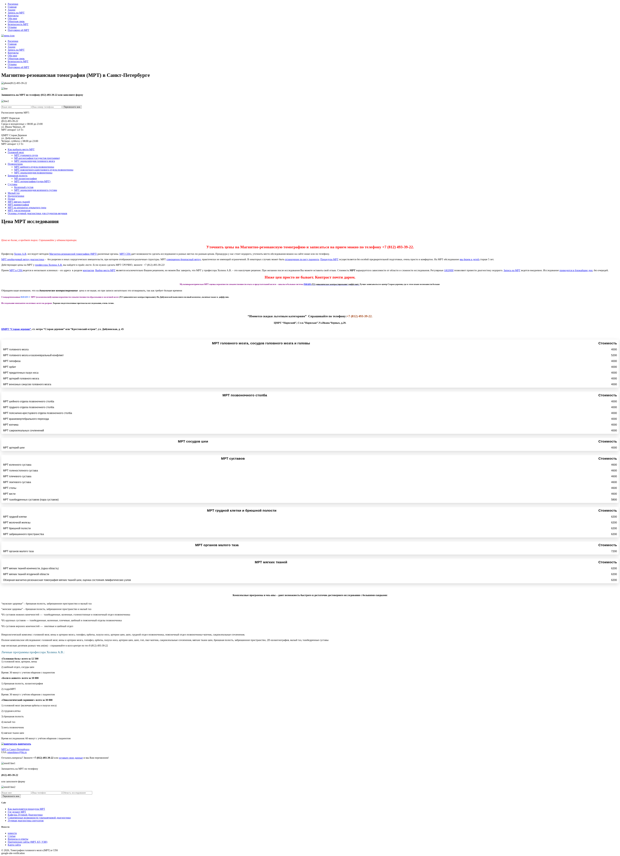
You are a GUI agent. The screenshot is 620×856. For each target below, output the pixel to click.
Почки (11, 198)
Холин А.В (20, 254)
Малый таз (14, 193)
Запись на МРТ (16, 12)
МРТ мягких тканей (19, 201)
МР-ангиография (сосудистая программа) (37, 158)
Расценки (13, 4)
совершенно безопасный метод (183, 259)
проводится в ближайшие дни (576, 270)
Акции (11, 9)
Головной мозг (16, 152)
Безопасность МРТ (18, 24)
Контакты (13, 15)
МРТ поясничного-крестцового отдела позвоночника (43, 169)
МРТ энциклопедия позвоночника (33, 172)
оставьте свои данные (71, 757)
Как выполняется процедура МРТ (26, 809)
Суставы (12, 184)
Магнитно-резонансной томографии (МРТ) (73, 254)
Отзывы (12, 27)
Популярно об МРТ (18, 30)
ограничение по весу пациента (302, 259)
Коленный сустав (23, 187)
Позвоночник (15, 164)
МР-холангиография (25, 178)
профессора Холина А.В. (48, 264)
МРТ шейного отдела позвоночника (34, 166)
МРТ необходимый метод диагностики (22, 259)
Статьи (12, 836)
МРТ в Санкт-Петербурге (15, 749)
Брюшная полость (17, 175)
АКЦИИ (449, 270)
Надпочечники (16, 196)
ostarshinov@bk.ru (17, 752)
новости (12, 833)
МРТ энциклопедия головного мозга (34, 161)
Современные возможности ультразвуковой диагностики (39, 817)
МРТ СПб (125, 254)
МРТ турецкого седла (26, 155)
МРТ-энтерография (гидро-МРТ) (32, 181)
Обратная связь (16, 21)
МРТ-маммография (18, 204)
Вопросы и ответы (18, 839)
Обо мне (12, 18)
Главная (12, 6)
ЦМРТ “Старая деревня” (16, 329)
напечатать (24, 744)
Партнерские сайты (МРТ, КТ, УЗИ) (27, 842)
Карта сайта (14, 844)
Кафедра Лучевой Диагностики (25, 814)
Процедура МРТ (329, 259)
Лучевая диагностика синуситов (26, 820)
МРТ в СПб (16, 270)
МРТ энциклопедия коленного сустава (35, 190)
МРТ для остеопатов (19, 210)
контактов (88, 270)
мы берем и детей (470, 259)
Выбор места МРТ (105, 270)
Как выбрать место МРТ (21, 149)
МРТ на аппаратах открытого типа (27, 207)
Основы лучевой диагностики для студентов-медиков (37, 213)
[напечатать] (9, 744)
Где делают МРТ (17, 811)
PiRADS (331, 284)
